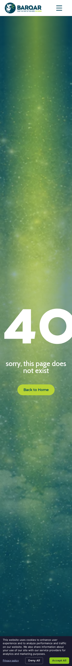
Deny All (34, 660)
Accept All (59, 660)
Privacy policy (11, 660)
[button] (59, 8)
